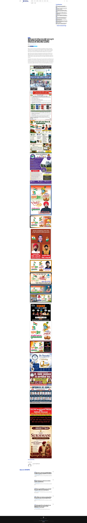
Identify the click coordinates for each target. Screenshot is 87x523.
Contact (43, 518)
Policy (46, 518)
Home (41, 518)
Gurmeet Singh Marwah (33, 43)
